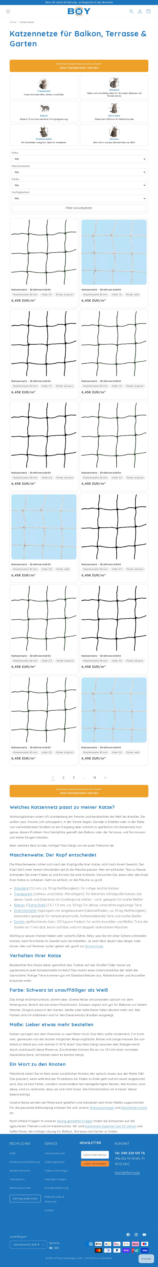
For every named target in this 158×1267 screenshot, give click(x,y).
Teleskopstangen (102, 1108)
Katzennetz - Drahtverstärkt (31, 289)
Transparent (23, 894)
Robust (19, 905)
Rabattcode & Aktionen (54, 1199)
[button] (8, 11)
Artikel (49, 1210)
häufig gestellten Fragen (75, 1121)
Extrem (19, 922)
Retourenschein (20, 1188)
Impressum (17, 1179)
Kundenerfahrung (57, 1188)
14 (94, 778)
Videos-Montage (56, 1170)
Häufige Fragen (55, 1179)
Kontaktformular (127, 1173)
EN (57, 1248)
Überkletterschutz (134, 1108)
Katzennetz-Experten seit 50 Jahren (110, 1126)
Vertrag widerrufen (25, 1198)
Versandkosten (55, 1153)
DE (51, 1248)
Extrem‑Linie (94, 946)
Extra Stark (37, 905)
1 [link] (53, 778)
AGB (12, 1153)
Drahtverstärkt (25, 911)
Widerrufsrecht (20, 1170)
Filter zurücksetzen (79, 208)
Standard (21, 888)
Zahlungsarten (55, 1162)
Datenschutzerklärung (25, 1162)
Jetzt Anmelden (95, 1163)
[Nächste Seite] (105, 777)
